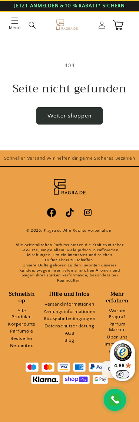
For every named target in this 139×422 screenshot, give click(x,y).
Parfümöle (21, 331)
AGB (70, 333)
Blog (69, 340)
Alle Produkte (21, 313)
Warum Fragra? (117, 313)
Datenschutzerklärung (69, 326)
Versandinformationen (69, 304)
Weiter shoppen (69, 116)
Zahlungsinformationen (69, 311)
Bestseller (21, 338)
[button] (15, 25)
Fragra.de (53, 230)
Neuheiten (21, 345)
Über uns (117, 337)
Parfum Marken (117, 327)
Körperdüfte (22, 324)
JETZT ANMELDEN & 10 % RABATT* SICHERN (69, 6)
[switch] (122, 374)
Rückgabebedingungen (69, 318)
